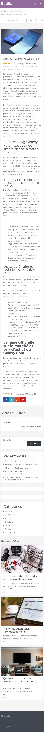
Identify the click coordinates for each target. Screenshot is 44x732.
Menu (36, 3)
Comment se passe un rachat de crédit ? (20, 461)
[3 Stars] (7, 63)
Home (6, 11)
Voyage (8, 529)
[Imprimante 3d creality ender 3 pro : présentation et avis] (22, 559)
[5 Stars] (9, 63)
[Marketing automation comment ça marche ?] (22, 611)
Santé (7, 525)
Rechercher (7, 440)
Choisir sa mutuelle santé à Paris (17, 468)
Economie (9, 518)
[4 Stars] (8, 63)
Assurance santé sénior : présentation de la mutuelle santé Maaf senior (22, 478)
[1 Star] (4, 63)
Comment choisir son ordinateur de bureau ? (22, 464)
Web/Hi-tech (15, 11)
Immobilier (9, 522)
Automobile (9, 515)
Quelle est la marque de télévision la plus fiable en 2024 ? (21, 681)
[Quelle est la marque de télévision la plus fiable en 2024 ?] (22, 661)
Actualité (8, 511)
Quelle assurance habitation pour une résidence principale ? (19, 472)
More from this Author (31, 426)
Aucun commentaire (13, 69)
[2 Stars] (5, 63)
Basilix (6, 3)
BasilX (7, 66)
